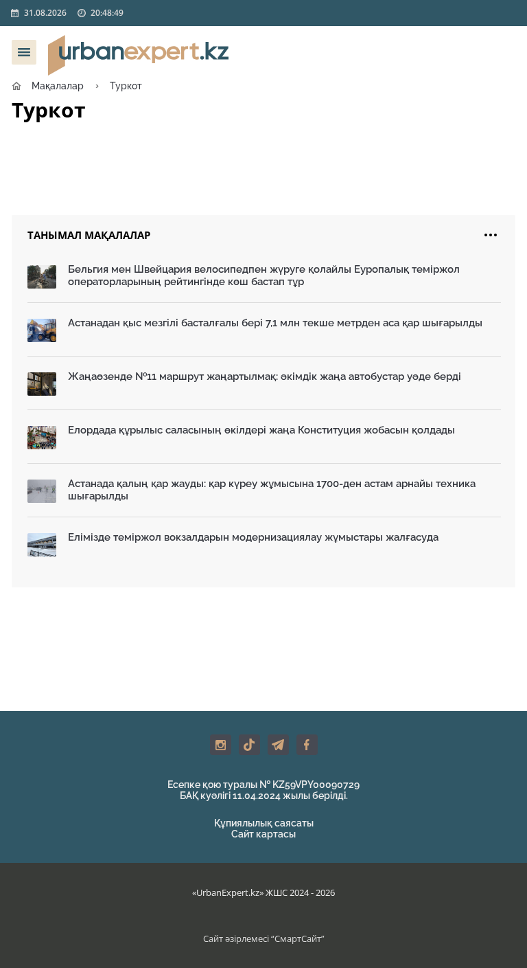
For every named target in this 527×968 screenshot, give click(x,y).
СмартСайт (297, 938)
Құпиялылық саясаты (264, 823)
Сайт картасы (263, 834)
